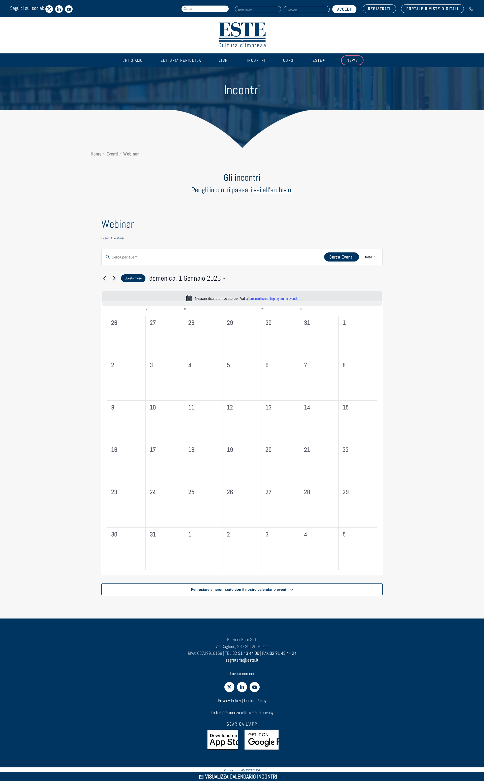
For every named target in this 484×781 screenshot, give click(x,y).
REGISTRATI (379, 8)
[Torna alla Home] (242, 35)
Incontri (256, 60)
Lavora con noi (242, 673)
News (352, 60)
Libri (224, 60)
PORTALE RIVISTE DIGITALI (432, 8)
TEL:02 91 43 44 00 (242, 653)
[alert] (242, 298)
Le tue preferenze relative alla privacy (242, 712)
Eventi (105, 238)
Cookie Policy (255, 700)
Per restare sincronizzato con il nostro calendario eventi (239, 589)
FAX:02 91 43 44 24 (279, 653)
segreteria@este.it (242, 660)
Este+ (319, 60)
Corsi (289, 60)
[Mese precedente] (104, 278)
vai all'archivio (272, 189)
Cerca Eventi (341, 257)
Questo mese (133, 278)
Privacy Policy (229, 700)
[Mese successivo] (114, 278)
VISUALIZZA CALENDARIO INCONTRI (241, 776)
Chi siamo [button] (133, 60)
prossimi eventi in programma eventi (273, 298)
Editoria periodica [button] (181, 60)
